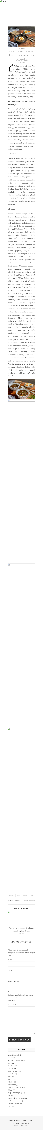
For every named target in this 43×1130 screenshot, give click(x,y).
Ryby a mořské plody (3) (16, 1093)
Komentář (12, 1005)
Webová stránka (13, 981)
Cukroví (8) (12, 1068)
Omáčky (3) (12, 1079)
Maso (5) (11, 1076)
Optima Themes (25, 1126)
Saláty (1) (11, 1095)
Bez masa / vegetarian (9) (16, 1060)
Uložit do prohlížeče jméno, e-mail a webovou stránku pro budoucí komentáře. (20, 997)
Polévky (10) (12, 1082)
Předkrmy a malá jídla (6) (16, 1087)
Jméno (10, 960)
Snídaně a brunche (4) (15, 1101)
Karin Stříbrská (15, 900)
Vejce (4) (11, 1106)
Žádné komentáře (29, 900)
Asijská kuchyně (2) (15, 1055)
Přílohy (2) (11, 1090)
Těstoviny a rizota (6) (15, 1103)
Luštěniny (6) (12, 1074)
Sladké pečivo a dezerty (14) (17, 1098)
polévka (25, 895)
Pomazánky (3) (13, 1085)
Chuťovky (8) (12, 1063)
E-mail (10, 970)
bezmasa (11, 895)
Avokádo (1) (12, 1058)
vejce (32, 895)
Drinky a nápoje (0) (14, 1071)
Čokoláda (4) (12, 1066)
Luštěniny (25, 51)
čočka (18, 895)
